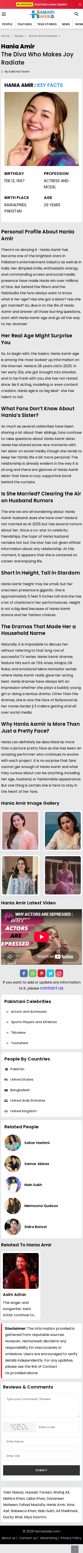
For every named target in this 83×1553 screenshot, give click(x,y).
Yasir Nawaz (13, 1492)
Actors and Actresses (43, 36)
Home (5, 36)
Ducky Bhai (12, 1517)
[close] (80, 4)
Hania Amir (55, 1504)
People (7, 24)
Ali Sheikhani (66, 1510)
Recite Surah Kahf (41, 4)
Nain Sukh (46, 1510)
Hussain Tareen (38, 1492)
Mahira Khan (14, 1498)
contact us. (52, 988)
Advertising (48, 1538)
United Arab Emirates (27, 1100)
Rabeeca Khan (23, 1510)
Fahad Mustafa (32, 1504)
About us (8, 1538)
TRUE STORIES (47, 24)
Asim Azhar (14, 1294)
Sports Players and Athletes (34, 1022)
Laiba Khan (35, 1498)
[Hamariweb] (41, 14)
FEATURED (25, 24)
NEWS (66, 24)
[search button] (76, 14)
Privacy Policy (71, 1538)
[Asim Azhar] (21, 1271)
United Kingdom (23, 1111)
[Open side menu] (3, 14)
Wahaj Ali (61, 1492)
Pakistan (17, 1069)
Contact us (28, 1538)
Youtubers (19, 1043)
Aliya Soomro (35, 1517)
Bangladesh (20, 1090)
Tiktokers (18, 1032)
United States (21, 1079)
